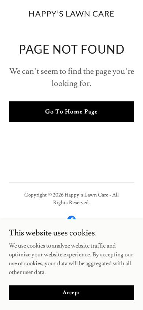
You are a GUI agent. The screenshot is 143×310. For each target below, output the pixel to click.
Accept (71, 292)
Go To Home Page (71, 111)
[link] (72, 14)
